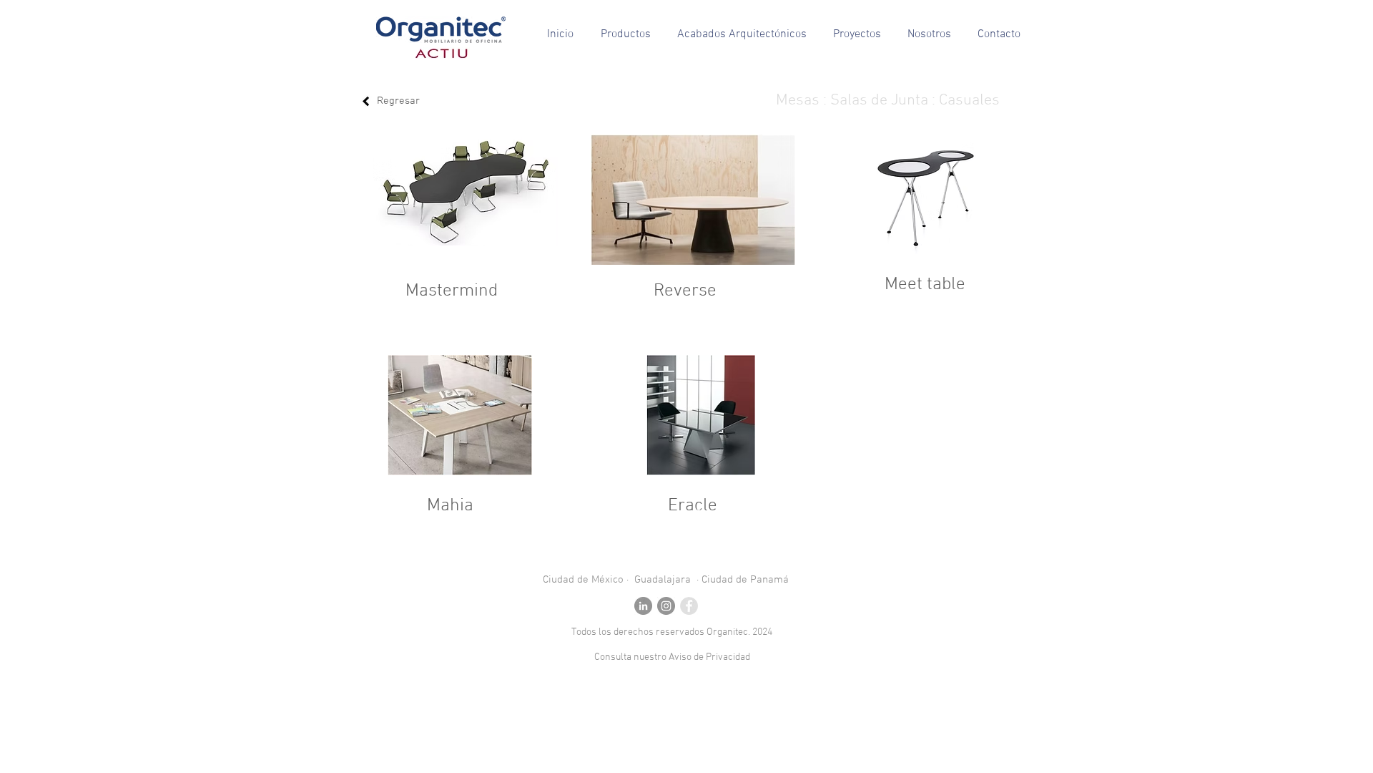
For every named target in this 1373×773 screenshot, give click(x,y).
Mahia (450, 506)
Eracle (692, 506)
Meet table (925, 285)
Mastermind (451, 291)
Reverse (685, 291)
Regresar (398, 100)
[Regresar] (366, 101)
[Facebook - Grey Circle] (689, 606)
